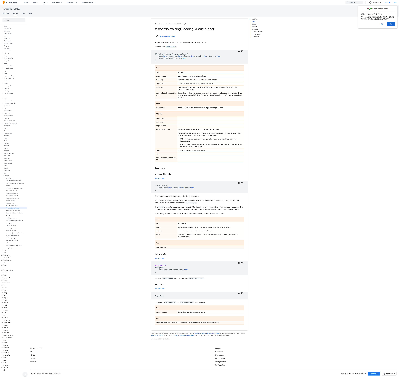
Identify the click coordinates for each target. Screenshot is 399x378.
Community (71, 2)
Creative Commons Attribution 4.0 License (207, 333)
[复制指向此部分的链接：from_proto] (168, 254)
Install (26, 2)
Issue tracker (219, 352)
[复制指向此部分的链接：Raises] (163, 103)
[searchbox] (13, 20)
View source (159, 178)
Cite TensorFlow (220, 365)
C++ (23, 13)
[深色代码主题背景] (239, 51)
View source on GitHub (167, 36)
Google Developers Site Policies (184, 335)
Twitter (32, 358)
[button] (13, 26)
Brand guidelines (220, 362)
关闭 (381, 24)
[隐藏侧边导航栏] (25, 374)
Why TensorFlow (87, 2)
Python (15, 13)
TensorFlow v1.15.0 (11, 9)
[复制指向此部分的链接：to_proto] (166, 284)
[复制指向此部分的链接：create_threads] (173, 174)
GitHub (387, 2)
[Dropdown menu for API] (47, 2)
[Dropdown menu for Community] (77, 2)
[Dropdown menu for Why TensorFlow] (95, 2)
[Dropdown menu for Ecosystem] (62, 2)
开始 (390, 24)
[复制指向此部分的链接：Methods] (167, 168)
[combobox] (355, 2)
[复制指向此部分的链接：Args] (161, 68)
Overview (5, 13)
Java (30, 13)
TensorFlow (158, 24)
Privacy (39, 373)
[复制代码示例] (242, 51)
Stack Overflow (220, 358)
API (44, 2)
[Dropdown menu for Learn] (38, 2)
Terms (32, 373)
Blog (31, 352)
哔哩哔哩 (33, 362)
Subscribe (374, 374)
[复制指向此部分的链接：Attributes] (165, 114)
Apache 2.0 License (157, 335)
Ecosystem (56, 2)
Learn (34, 2)
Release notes (219, 355)
